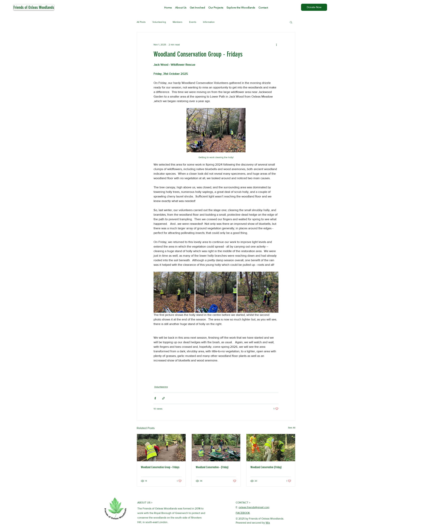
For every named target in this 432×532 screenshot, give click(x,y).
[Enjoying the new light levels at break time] (216, 447)
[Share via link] (163, 398)
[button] (291, 22)
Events (192, 22)
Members (177, 22)
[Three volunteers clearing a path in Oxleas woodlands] (161, 447)
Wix (268, 522)
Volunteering (159, 22)
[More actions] (276, 45)
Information (209, 22)
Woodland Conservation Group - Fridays (160, 467)
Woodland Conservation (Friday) (266, 467)
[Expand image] (174, 292)
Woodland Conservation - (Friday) (212, 467)
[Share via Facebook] (155, 398)
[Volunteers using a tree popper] (270, 447)
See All (291, 427)
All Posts (141, 22)
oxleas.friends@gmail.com (254, 507)
